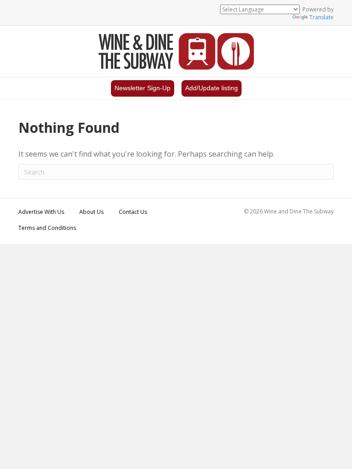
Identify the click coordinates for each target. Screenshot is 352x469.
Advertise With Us (41, 212)
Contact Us (133, 212)
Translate (321, 17)
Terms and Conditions (47, 228)
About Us (91, 212)
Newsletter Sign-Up (142, 88)
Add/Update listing (211, 88)
